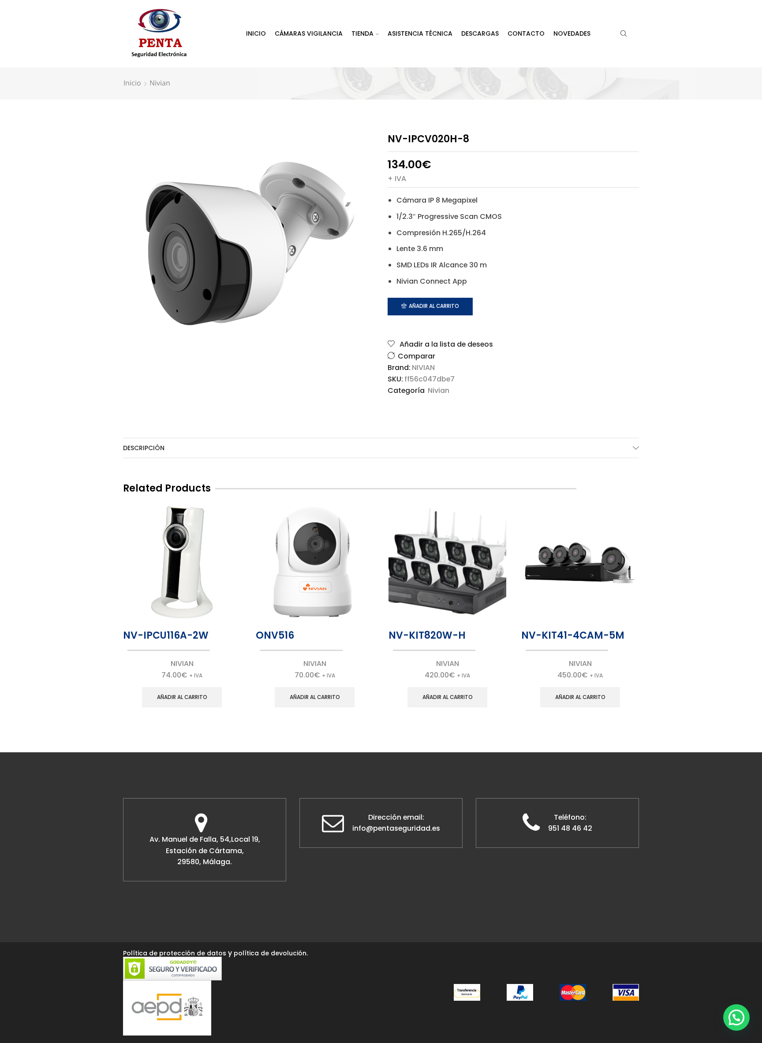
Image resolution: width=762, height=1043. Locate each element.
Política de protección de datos (174, 953)
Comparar (416, 356)
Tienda (362, 33)
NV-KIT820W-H (427, 635)
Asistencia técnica (420, 33)
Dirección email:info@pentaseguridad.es (396, 823)
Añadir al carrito (434, 306)
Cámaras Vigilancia (309, 33)
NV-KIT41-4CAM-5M (572, 635)
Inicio (256, 33)
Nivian (159, 82)
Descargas (480, 33)
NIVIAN (423, 367)
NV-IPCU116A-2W (166, 635)
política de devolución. (271, 953)
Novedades (571, 33)
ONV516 (275, 635)
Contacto (526, 33)
